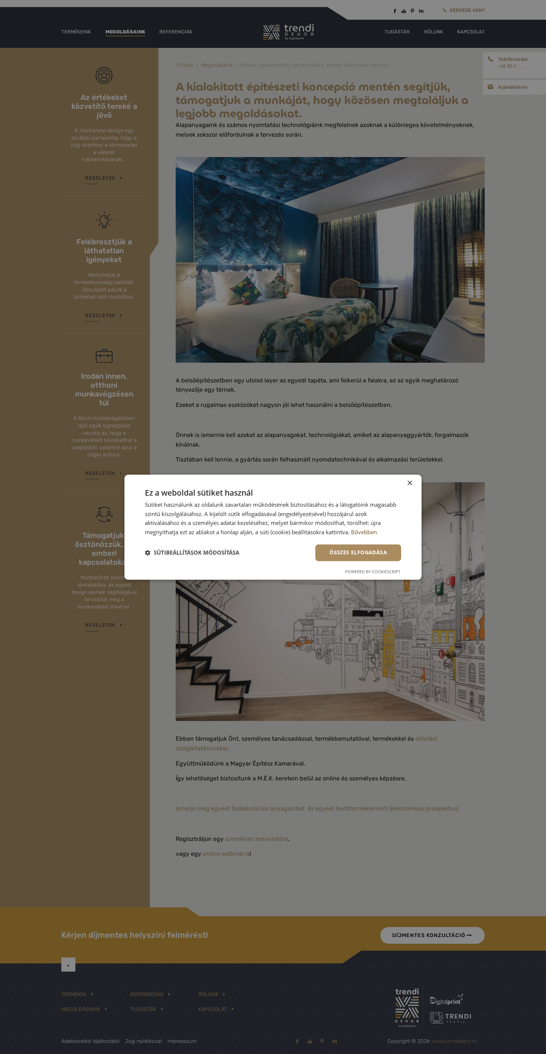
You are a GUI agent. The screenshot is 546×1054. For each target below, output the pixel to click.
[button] (192, 553)
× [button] (409, 483)
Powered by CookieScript (372, 571)
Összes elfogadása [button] (358, 552)
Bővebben (364, 532)
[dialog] (273, 527)
